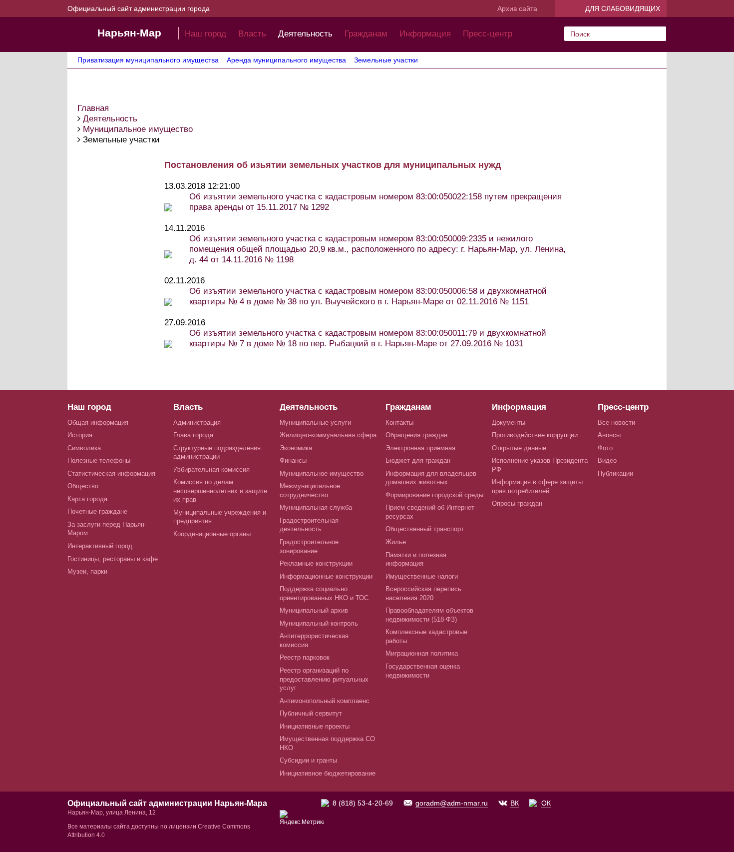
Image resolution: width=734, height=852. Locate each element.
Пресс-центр (487, 33)
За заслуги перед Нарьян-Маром (106, 529)
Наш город (205, 33)
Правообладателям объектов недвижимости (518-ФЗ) (429, 615)
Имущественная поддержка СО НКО (327, 743)
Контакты (399, 422)
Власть (252, 33)
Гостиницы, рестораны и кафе (112, 559)
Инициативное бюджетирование (327, 773)
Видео (607, 460)
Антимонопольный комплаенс (324, 701)
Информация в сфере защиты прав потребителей (537, 486)
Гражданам (366, 33)
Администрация (197, 422)
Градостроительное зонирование (309, 546)
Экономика (296, 448)
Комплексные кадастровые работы (426, 636)
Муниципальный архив (314, 610)
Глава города (193, 435)
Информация (425, 33)
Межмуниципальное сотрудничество (310, 490)
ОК (546, 803)
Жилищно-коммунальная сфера (328, 435)
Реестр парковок (305, 657)
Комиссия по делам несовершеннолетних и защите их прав (220, 490)
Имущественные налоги (421, 576)
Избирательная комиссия (211, 469)
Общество (82, 486)
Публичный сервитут (311, 713)
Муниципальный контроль (319, 623)
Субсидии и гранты (308, 760)
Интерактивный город (99, 546)
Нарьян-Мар (129, 32)
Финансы (293, 460)
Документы (508, 422)
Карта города (87, 499)
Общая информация (97, 422)
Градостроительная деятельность (309, 525)
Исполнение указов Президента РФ (540, 465)
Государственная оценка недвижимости (422, 671)
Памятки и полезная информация (415, 559)
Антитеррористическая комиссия (314, 640)
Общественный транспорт (424, 529)
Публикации (615, 473)
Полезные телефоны (98, 460)
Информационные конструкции (326, 576)
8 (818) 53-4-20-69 (363, 803)
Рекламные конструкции (316, 563)
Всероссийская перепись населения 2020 (423, 593)
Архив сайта (517, 8)
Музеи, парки (87, 571)
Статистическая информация (111, 473)
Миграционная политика (421, 653)
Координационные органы (212, 534)
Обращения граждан (416, 435)
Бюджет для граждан (417, 460)
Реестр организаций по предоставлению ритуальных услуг (324, 679)
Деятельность (305, 33)
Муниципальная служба (316, 507)
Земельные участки (386, 60)
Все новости (616, 422)
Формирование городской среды (434, 495)
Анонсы (609, 435)
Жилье (395, 542)
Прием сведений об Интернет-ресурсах (430, 512)
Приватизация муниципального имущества (148, 60)
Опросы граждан (517, 503)
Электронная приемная (420, 448)
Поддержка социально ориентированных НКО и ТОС (324, 593)
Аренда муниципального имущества (286, 60)
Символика (84, 448)
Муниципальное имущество (322, 473)
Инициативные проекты (315, 726)
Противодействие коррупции (535, 435)
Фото (605, 448)
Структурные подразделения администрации (217, 452)
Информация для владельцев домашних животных (430, 478)
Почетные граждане (97, 511)
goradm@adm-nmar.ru (451, 803)
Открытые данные (519, 448)
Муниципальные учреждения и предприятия (219, 517)
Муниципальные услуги (315, 422)
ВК (514, 803)
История (79, 435)
